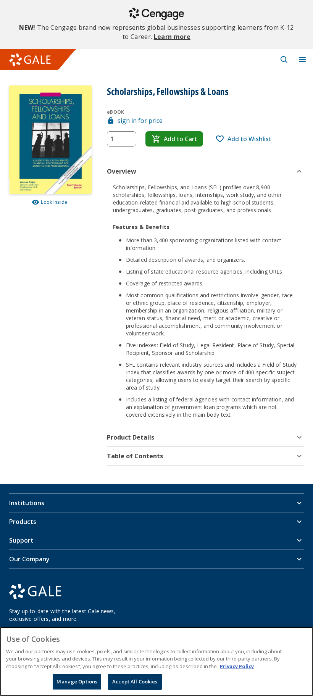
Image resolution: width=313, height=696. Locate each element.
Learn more (172, 36)
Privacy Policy (237, 666)
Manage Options (76, 681)
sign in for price (140, 120)
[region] (156, 661)
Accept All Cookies (134, 681)
